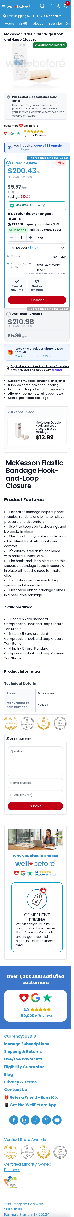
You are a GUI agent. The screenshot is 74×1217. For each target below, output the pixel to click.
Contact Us (15, 1090)
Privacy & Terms (20, 1082)
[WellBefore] (18, 6)
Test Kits (55, 23)
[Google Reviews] (12, 133)
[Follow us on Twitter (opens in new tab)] (46, 1120)
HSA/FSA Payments (23, 1059)
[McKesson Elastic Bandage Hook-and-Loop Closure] (35, 66)
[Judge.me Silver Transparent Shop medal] (27, 723)
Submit (35, 806)
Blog (8, 1074)
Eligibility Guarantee (24, 1067)
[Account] (57, 6)
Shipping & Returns (23, 1051)
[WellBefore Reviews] (5, 133)
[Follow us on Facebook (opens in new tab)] (13, 1120)
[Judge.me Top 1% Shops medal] (43, 723)
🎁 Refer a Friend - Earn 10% (31, 1097)
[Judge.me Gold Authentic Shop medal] (10, 723)
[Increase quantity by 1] (30, 238)
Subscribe (37, 300)
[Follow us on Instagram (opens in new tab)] (24, 1120)
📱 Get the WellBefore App (30, 1105)
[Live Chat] (49, 6)
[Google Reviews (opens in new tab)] (35, 997)
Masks (9, 23)
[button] (4, 5)
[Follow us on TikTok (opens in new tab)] (35, 1120)
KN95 (23, 23)
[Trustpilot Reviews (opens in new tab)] (47, 997)
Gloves (38, 23)
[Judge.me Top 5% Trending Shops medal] (60, 723)
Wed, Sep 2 (52, 230)
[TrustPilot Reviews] (18, 133)
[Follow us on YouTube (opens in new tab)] (57, 1120)
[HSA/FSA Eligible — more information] (43, 205)
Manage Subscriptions (26, 1044)
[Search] (42, 6)
